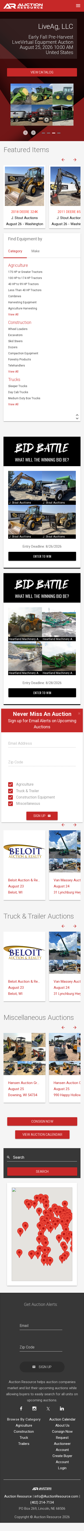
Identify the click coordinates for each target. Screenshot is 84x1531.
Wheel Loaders (18, 336)
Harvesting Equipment (22, 310)
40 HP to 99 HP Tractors (23, 291)
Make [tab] (36, 259)
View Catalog (42, 80)
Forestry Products (19, 367)
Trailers (23, 1451)
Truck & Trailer (17, 790)
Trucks (14, 387)
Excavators (15, 342)
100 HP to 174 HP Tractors (25, 285)
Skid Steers (15, 349)
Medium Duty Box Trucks (24, 406)
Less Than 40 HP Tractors (25, 298)
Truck (24, 1445)
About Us (62, 1433)
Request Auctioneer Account (62, 1451)
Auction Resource (18, 1504)
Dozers (13, 355)
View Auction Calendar (42, 1142)
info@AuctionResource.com (56, 1504)
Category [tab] (15, 259)
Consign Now (42, 1129)
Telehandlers (16, 373)
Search (42, 1179)
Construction (19, 330)
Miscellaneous (17, 803)
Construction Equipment (17, 797)
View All (13, 322)
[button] (25, 140)
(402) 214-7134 (42, 1510)
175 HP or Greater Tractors (25, 279)
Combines (14, 304)
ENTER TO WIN (42, 563)
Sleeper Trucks (17, 394)
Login (62, 1476)
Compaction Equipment (23, 361)
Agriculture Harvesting (22, 316)
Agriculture (17, 784)
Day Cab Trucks (18, 400)
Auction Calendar (62, 1427)
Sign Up (39, 816)
